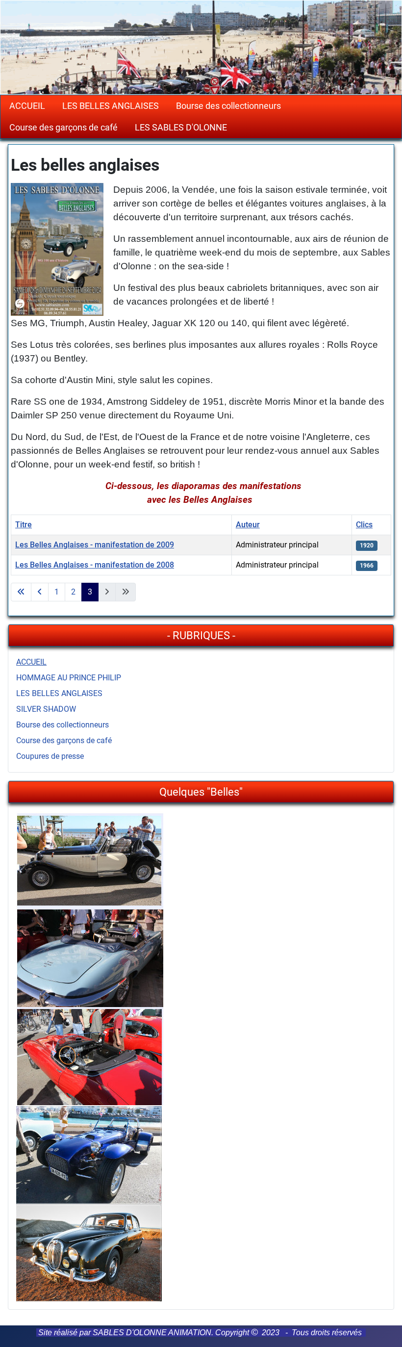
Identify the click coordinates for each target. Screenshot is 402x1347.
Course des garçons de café (63, 127)
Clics (364, 524)
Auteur (248, 524)
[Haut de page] (385, 1329)
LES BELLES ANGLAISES (110, 106)
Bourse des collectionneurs (228, 106)
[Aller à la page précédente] (40, 592)
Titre (23, 524)
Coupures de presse (50, 756)
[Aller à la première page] (21, 592)
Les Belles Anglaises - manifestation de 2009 (94, 544)
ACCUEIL (27, 106)
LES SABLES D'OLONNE (181, 127)
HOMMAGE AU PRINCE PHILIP (68, 677)
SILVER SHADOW (46, 709)
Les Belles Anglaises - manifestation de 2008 (94, 565)
